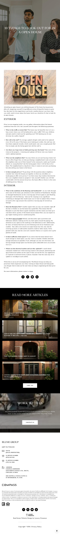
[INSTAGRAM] (23, 509)
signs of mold (16, 218)
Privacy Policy (36, 527)
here (31, 271)
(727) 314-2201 (10, 462)
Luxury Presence (41, 518)
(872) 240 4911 (10, 457)
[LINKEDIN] (27, 509)
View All (30, 385)
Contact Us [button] (30, 422)
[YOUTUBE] (32, 509)
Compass (55, 491)
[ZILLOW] (36, 509)
